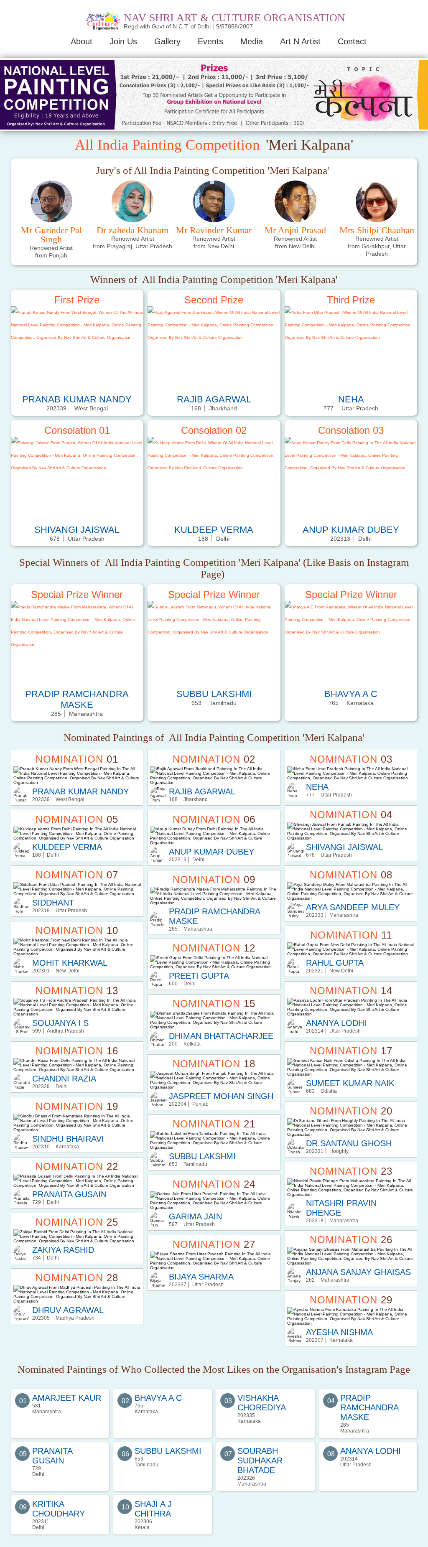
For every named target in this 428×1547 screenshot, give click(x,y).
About (81, 41)
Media (251, 41)
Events (210, 41)
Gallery (167, 41)
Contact (352, 41)
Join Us (123, 41)
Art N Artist (300, 41)
